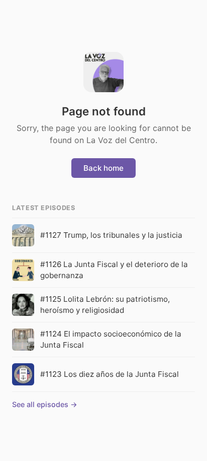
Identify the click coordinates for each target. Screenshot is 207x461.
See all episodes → (44, 404)
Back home (103, 168)
